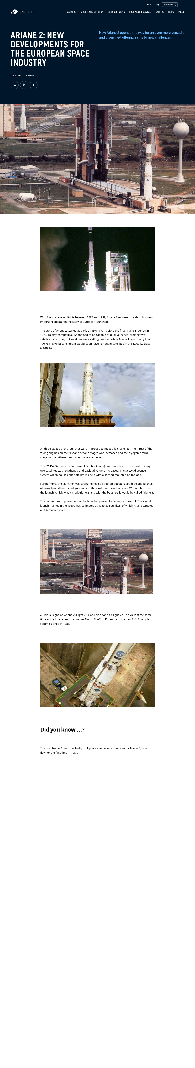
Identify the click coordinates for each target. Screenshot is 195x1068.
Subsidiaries (168, 4)
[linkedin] (15, 85)
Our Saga (17, 75)
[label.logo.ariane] (24, 13)
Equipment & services (140, 11)
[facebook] (33, 85)
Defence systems (116, 11)
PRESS (181, 11)
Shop (157, 5)
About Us (71, 11)
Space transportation (92, 11)
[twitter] (24, 85)
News (171, 11)
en (148, 4)
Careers (160, 11)
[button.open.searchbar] (182, 4)
